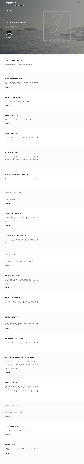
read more (7, 68)
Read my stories (8, 37)
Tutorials (19, 356)
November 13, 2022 (10, 76)
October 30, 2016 (10, 151)
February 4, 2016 (10, 173)
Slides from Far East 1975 (12, 275)
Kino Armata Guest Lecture (13, 97)
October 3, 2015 (10, 254)
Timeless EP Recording (11, 133)
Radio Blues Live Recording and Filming (16, 174)
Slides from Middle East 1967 (13, 317)
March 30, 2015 (10, 356)
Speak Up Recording (11, 382)
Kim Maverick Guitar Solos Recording (16, 194)
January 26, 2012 (10, 442)
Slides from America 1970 (12, 297)
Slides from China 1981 (11, 256)
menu (17, 2)
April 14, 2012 (10, 424)
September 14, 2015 (10, 273)
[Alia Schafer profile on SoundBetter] (9, 32)
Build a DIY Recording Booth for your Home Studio (20, 357)
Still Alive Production (12, 115)
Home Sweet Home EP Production (14, 407)
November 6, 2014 (10, 405)
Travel (19, 151)
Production (19, 58)
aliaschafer (15, 58)
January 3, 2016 (10, 192)
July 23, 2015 (10, 316)
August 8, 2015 (10, 295)
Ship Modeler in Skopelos (12, 152)
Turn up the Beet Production (13, 213)
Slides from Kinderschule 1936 (14, 338)
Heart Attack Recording (12, 426)
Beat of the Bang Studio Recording (15, 235)
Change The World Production (14, 78)
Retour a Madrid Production (13, 60)
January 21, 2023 (10, 58)
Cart (76, 2)
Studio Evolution (10, 444)
